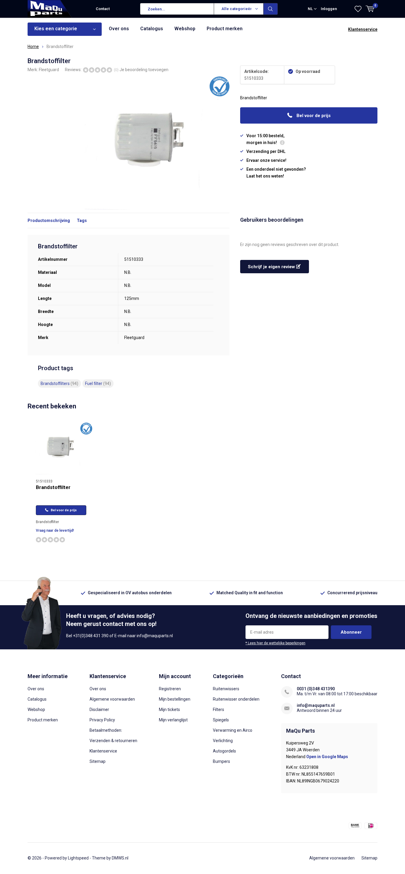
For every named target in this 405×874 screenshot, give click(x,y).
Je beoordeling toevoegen (143, 69)
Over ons (119, 28)
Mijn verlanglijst (173, 720)
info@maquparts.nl (316, 705)
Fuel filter (98, 383)
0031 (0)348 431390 (316, 688)
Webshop (184, 28)
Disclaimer (99, 709)
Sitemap (98, 761)
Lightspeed (78, 858)
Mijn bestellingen (174, 699)
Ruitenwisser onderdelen (236, 699)
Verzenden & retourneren (113, 740)
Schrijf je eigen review (272, 266)
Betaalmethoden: (106, 730)
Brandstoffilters (59, 383)
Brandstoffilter (53, 487)
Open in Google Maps (327, 756)
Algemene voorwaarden (112, 699)
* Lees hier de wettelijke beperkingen (275, 643)
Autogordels (224, 751)
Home (33, 46)
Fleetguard (49, 69)
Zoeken (271, 9)
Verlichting (223, 740)
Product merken (225, 28)
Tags (82, 220)
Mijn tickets (169, 709)
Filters (218, 709)
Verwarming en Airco (232, 730)
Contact (103, 9)
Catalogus (151, 28)
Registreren (170, 688)
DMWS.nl (120, 858)
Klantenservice (362, 29)
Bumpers (221, 761)
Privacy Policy (102, 720)
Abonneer (351, 632)
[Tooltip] (282, 143)
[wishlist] (358, 9)
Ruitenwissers (226, 688)
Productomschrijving (49, 220)
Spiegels (221, 720)
